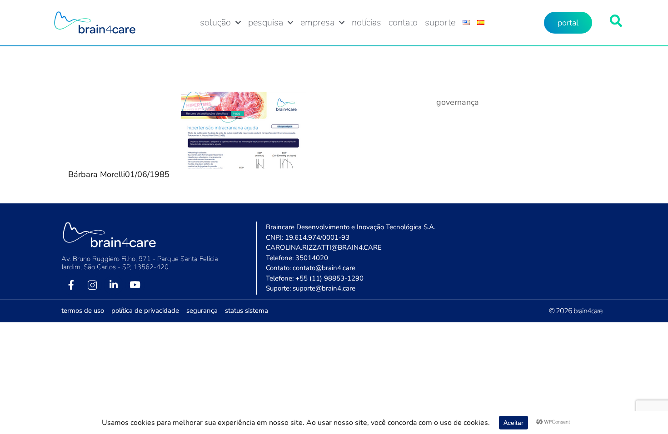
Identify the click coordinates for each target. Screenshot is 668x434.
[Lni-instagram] (92, 285)
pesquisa (265, 22)
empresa (317, 22)
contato (403, 22)
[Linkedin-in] (113, 285)
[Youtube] (135, 285)
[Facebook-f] (70, 285)
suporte (440, 22)
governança (457, 102)
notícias (366, 22)
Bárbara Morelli (96, 174)
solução (215, 22)
